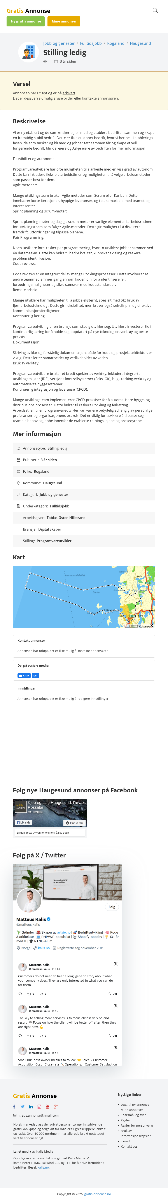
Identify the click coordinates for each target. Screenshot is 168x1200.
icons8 (125, 1141)
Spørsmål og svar (133, 1115)
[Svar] (20, 994)
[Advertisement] (84, 747)
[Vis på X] (116, 964)
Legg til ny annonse (135, 1104)
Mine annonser (132, 1110)
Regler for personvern (137, 1125)
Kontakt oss (129, 1146)
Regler (125, 1120)
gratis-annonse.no (97, 1194)
